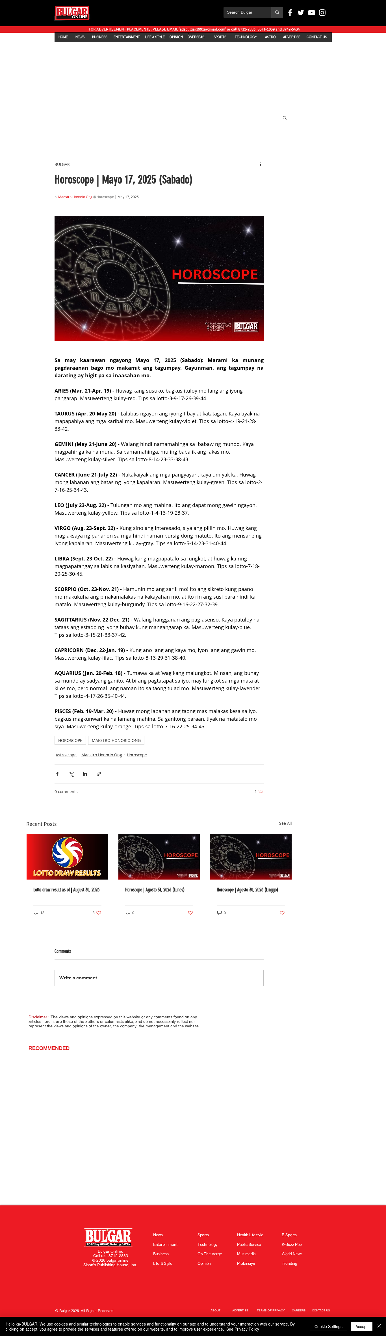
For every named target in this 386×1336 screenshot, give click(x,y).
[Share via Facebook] (57, 774)
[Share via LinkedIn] (85, 774)
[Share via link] (98, 774)
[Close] (379, 1326)
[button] (284, 117)
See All (285, 823)
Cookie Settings (328, 1326)
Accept (361, 1326)
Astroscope (66, 754)
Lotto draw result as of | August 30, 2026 (66, 890)
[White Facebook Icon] (290, 12)
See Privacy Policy (242, 1329)
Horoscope (137, 754)
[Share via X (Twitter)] (71, 774)
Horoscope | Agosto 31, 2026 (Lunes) (155, 890)
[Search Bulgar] (277, 12)
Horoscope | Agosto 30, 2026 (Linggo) (247, 890)
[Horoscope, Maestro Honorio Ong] (159, 857)
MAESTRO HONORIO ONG (116, 740)
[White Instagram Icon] (322, 12)
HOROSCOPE (70, 740)
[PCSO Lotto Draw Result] (67, 857)
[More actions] (260, 164)
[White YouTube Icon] (311, 12)
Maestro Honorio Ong (101, 754)
